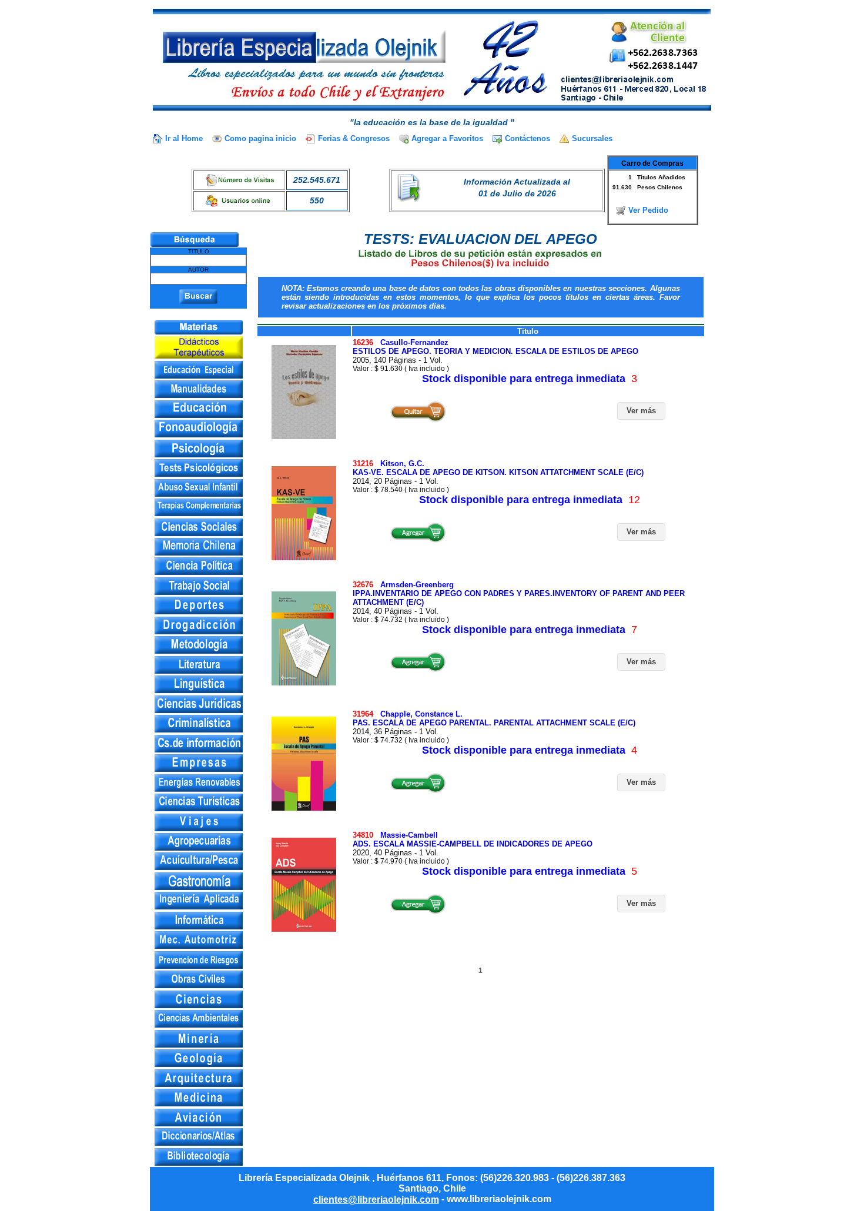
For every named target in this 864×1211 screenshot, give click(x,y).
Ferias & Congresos (354, 138)
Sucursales (592, 138)
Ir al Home (184, 138)
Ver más (641, 410)
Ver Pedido (648, 210)
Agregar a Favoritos (447, 138)
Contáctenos (527, 138)
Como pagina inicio (260, 138)
